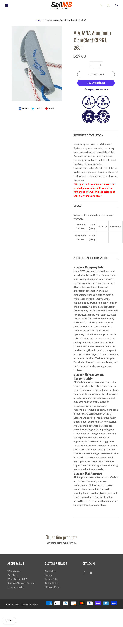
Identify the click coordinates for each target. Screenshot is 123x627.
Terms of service (16, 587)
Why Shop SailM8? (17, 579)
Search (48, 575)
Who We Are (14, 571)
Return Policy (52, 579)
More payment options (96, 89)
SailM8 (16, 604)
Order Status (51, 583)
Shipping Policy (52, 587)
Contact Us (50, 571)
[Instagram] (91, 572)
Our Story (13, 575)
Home (38, 20)
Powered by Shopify (29, 604)
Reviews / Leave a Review (21, 583)
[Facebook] (84, 572)
